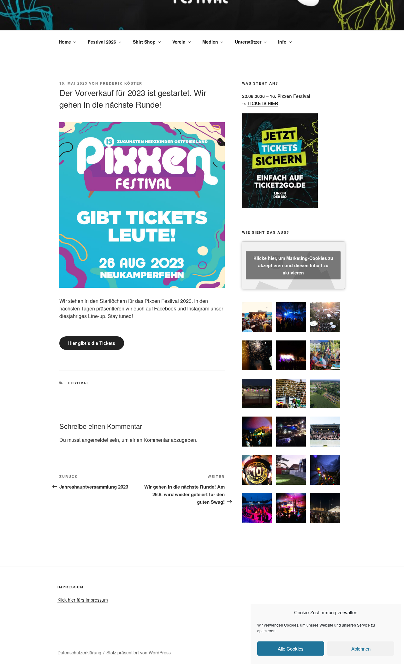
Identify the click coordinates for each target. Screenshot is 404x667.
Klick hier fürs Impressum (82, 600)
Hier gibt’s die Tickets (91, 343)
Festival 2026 (102, 42)
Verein (179, 42)
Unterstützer (248, 42)
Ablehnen (361, 648)
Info (282, 42)
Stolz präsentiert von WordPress (138, 652)
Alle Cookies (291, 648)
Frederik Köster (121, 83)
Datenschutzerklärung (79, 652)
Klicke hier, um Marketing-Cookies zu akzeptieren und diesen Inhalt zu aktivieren (293, 265)
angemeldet (95, 439)
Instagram (198, 308)
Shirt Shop (144, 42)
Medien (210, 42)
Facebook (165, 308)
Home (65, 42)
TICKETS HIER (262, 103)
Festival (79, 383)
